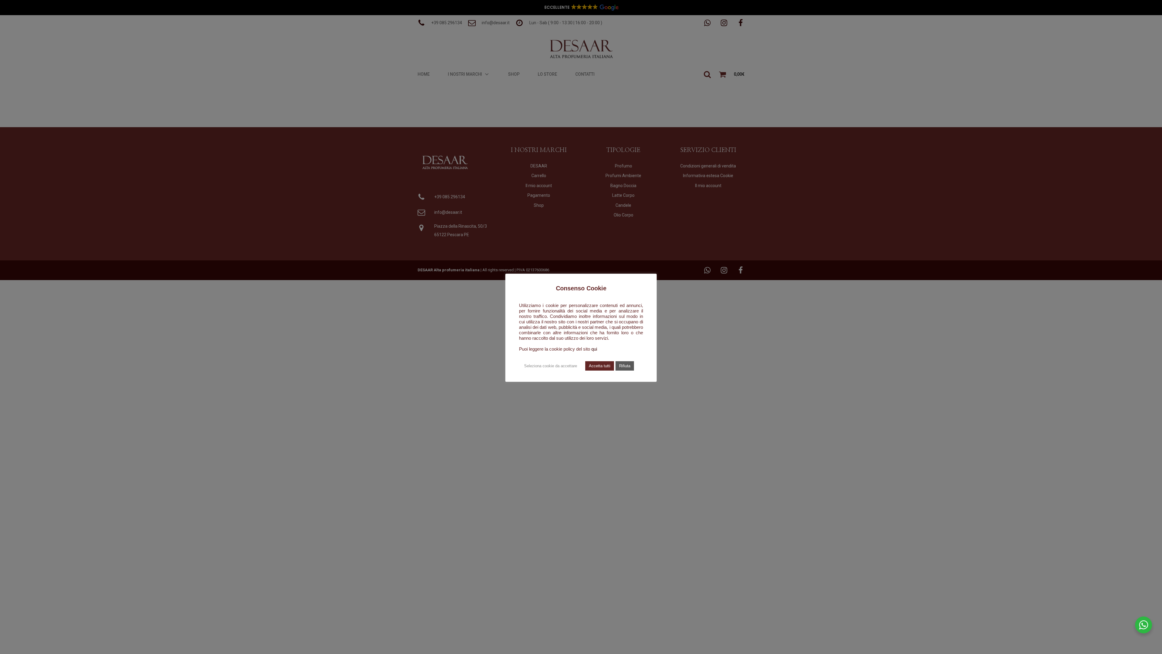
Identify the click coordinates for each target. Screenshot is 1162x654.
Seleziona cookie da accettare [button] (550, 366)
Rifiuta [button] (624, 366)
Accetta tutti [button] (599, 366)
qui (594, 349)
